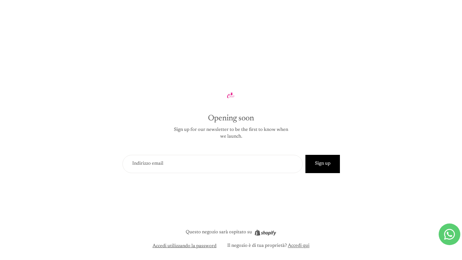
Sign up (322, 163)
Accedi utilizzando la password (184, 246)
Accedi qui (298, 245)
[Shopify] (265, 233)
